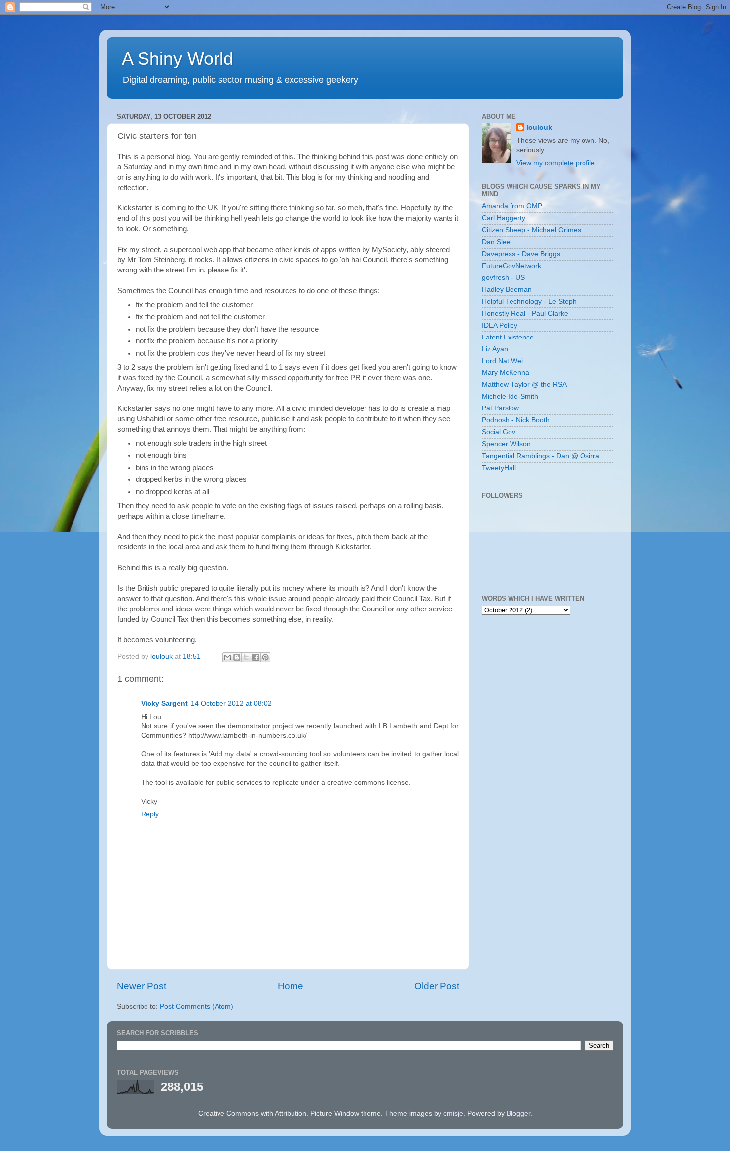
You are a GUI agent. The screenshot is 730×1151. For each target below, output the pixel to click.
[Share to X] (246, 657)
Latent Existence (508, 337)
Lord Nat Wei (502, 361)
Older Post (436, 986)
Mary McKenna (505, 372)
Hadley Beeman (507, 289)
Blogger (518, 1113)
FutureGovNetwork (511, 266)
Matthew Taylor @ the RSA (524, 384)
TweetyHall (499, 468)
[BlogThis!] (237, 657)
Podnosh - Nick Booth (516, 420)
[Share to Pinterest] (265, 657)
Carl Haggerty (503, 218)
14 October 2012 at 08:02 (231, 703)
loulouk (539, 127)
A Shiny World (177, 58)
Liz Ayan (495, 349)
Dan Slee (496, 242)
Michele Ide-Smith (510, 396)
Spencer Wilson (506, 444)
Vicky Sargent (164, 703)
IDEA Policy (499, 325)
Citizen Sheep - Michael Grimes (531, 230)
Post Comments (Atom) (196, 1006)
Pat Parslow (500, 408)
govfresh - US (503, 277)
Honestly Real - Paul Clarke (525, 313)
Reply (150, 814)
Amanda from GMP (512, 206)
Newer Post (141, 986)
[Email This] (227, 657)
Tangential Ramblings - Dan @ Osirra (540, 456)
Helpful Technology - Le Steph (529, 301)
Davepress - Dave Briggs (521, 254)
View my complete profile (555, 163)
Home (290, 986)
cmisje (453, 1113)
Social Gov (498, 432)
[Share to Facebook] (256, 657)
